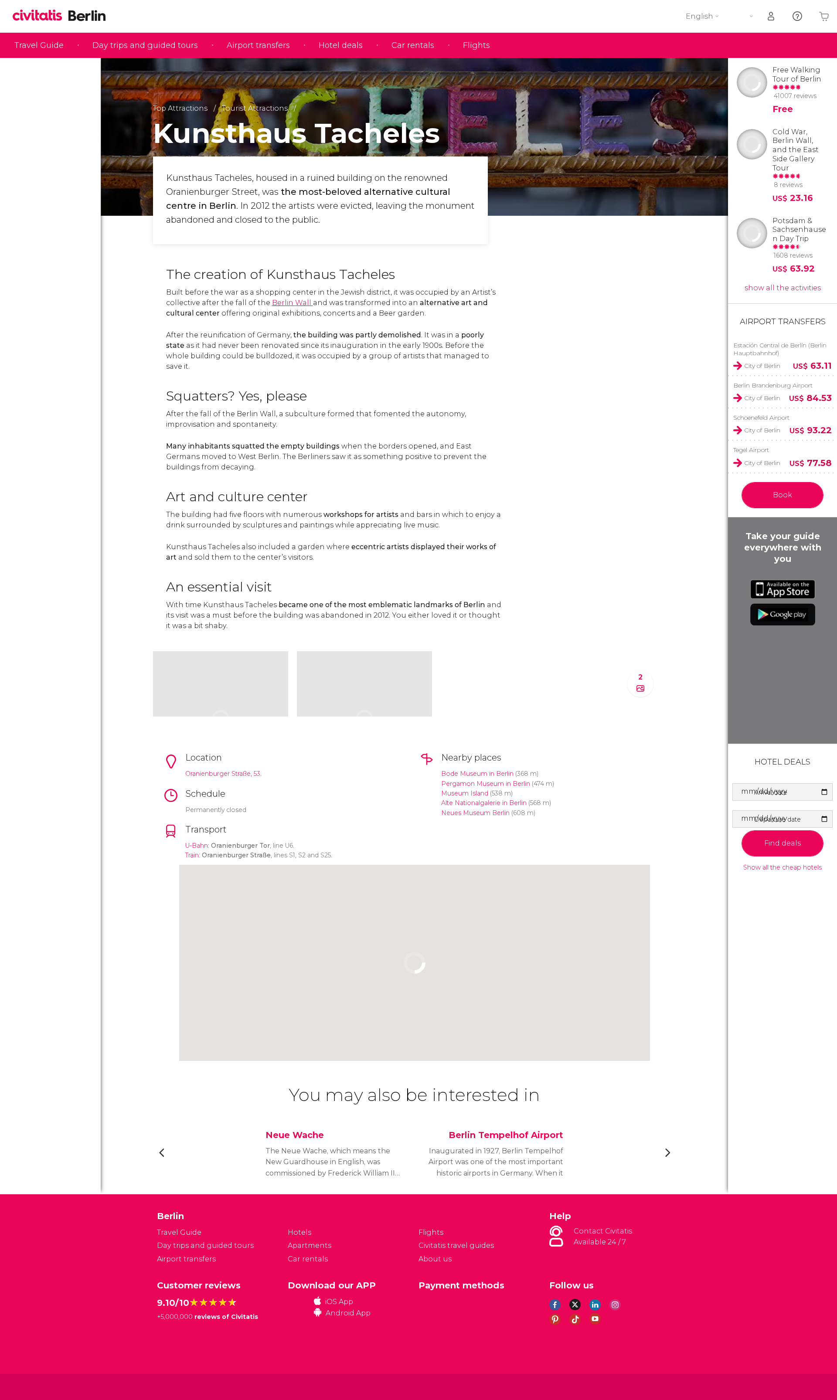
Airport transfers (258, 45)
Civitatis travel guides (456, 1245)
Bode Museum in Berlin (477, 774)
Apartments (309, 1245)
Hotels (299, 1232)
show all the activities (783, 288)
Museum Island (464, 793)
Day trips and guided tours (145, 45)
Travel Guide (39, 45)
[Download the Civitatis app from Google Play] (782, 614)
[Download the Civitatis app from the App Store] (782, 589)
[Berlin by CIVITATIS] (40, 15)
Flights (476, 45)
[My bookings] (772, 16)
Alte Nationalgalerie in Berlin (484, 803)
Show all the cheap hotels (782, 867)
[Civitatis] (179, 1386)
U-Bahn (196, 846)
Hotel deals (341, 45)
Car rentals (412, 45)
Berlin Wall (292, 303)
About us (435, 1259)
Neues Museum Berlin (475, 813)
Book (782, 495)
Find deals (782, 843)
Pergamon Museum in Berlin (485, 784)
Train (192, 855)
